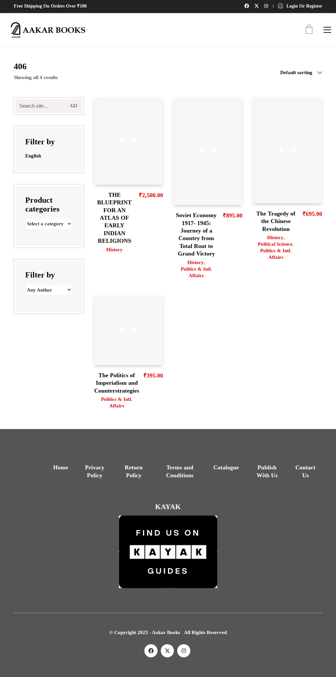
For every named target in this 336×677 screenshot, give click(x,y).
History (114, 249)
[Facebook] (151, 650)
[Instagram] (183, 650)
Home (60, 467)
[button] (327, 29)
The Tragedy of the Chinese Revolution (275, 221)
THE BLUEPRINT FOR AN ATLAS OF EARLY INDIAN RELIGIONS (114, 218)
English (33, 155)
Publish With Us (267, 471)
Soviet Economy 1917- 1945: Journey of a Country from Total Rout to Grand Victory (196, 234)
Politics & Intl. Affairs (196, 272)
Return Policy (134, 471)
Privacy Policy (94, 471)
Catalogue (226, 467)
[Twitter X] (167, 650)
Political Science (275, 244)
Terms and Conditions (180, 471)
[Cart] (309, 30)
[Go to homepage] (46, 30)
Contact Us (305, 471)
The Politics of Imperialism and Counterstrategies (116, 383)
